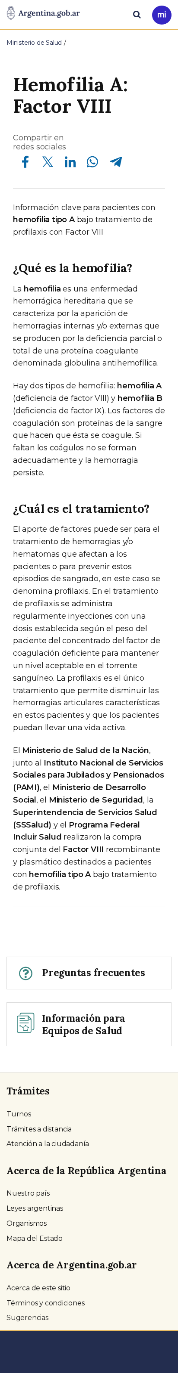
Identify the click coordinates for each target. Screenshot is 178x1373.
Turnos (18, 1114)
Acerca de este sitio (38, 1288)
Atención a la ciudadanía (47, 1144)
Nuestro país (28, 1193)
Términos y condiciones (45, 1303)
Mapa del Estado (34, 1238)
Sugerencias (27, 1318)
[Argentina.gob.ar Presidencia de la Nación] (43, 14)
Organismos (26, 1223)
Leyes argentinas (34, 1208)
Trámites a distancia (39, 1129)
